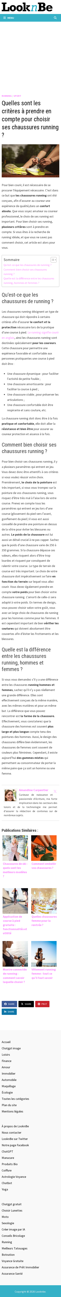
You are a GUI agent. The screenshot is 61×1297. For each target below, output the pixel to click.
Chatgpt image (11, 1048)
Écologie (7, 1092)
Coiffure (7, 1170)
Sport (17, 95)
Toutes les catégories (15, 1099)
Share (11, 1003)
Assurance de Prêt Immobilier (20, 1267)
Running (7, 95)
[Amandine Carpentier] (10, 795)
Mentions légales (12, 1111)
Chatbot (7, 1183)
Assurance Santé (12, 1274)
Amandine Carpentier (33, 790)
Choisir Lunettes (12, 1210)
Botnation (8, 1255)
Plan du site (9, 1105)
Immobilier (8, 1073)
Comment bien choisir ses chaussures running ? (25, 272)
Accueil (6, 1042)
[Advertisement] (30, 54)
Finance (6, 1061)
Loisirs (6, 1054)
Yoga (5, 1189)
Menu (10, 17)
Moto (5, 1217)
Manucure (8, 1158)
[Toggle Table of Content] (52, 260)
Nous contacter (11, 1132)
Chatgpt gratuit (12, 1204)
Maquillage (9, 1086)
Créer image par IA (13, 1229)
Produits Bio (10, 1164)
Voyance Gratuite (12, 1261)
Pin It (44, 1003)
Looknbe (40, 1291)
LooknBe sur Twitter (15, 1139)
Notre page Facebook (15, 1145)
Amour (6, 1067)
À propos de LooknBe (15, 1126)
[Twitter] (55, 791)
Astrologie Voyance (14, 1177)
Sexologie (8, 1223)
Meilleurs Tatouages (14, 1248)
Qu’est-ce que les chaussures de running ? (28, 265)
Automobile (9, 1080)
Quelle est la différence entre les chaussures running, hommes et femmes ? (29, 281)
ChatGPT (7, 1151)
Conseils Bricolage (13, 1236)
